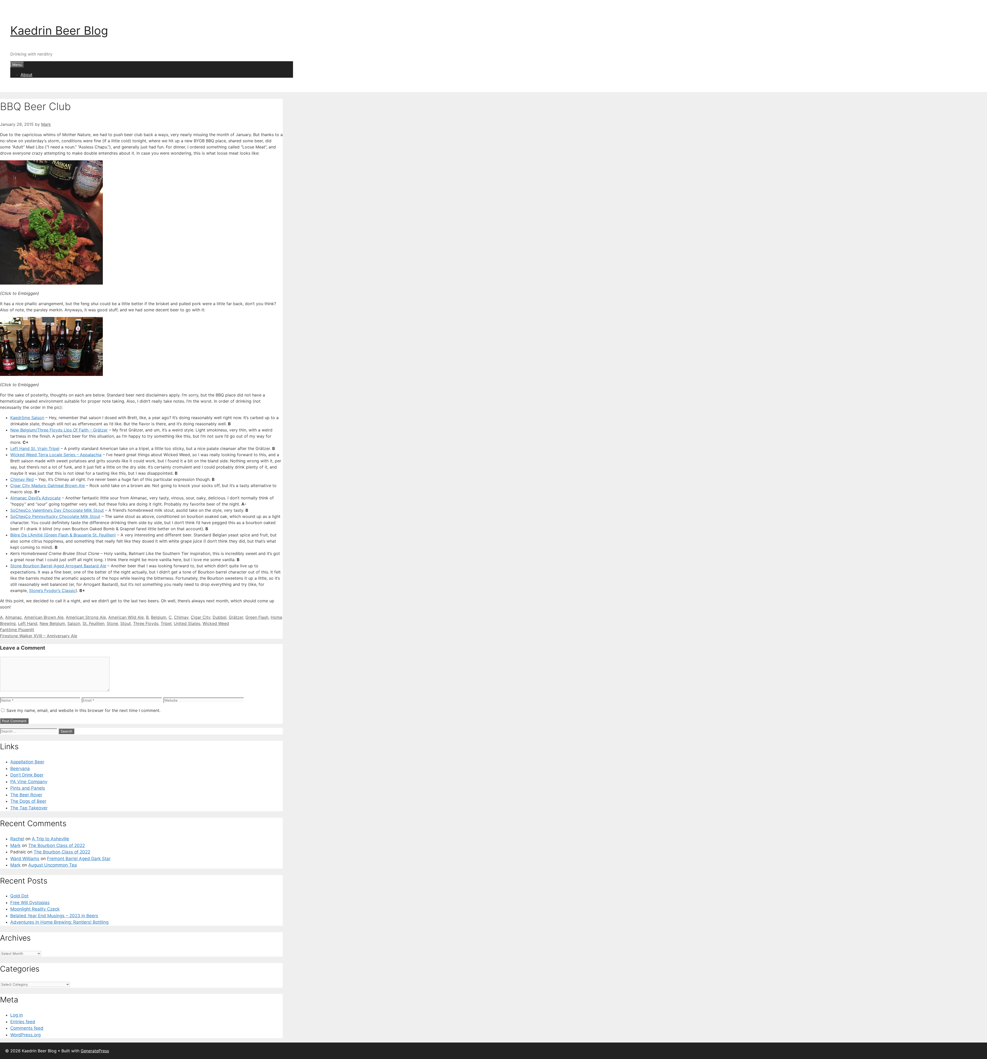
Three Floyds (145, 623)
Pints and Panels (27, 788)
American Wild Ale (126, 617)
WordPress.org (25, 1034)
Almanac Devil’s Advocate (35, 497)
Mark (15, 845)
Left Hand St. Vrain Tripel (34, 448)
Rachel (17, 838)
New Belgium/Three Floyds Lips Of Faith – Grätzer (59, 430)
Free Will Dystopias (30, 902)
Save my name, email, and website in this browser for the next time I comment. (83, 710)
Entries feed (22, 1021)
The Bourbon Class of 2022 (56, 845)
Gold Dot (19, 895)
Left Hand (27, 623)
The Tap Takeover (29, 807)
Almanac (13, 617)
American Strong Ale (86, 617)
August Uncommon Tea (52, 865)
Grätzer (236, 617)
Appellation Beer (27, 761)
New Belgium (52, 623)
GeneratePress (95, 1050)
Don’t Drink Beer (26, 775)
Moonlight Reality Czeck (35, 909)
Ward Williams (24, 858)
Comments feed (26, 1028)
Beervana (20, 768)
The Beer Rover (26, 794)
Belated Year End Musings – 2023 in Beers (54, 915)
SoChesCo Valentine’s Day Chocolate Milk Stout (57, 510)
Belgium (158, 617)
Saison (73, 623)
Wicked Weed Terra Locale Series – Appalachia (56, 454)
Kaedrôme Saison (27, 417)
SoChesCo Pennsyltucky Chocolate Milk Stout (55, 516)
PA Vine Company (28, 781)
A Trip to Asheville (50, 838)
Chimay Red (22, 479)
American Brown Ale (43, 617)
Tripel (166, 623)
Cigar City (200, 617)
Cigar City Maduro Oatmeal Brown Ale (47, 485)
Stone (112, 623)
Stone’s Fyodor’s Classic (52, 590)
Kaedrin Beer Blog (59, 30)
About (26, 74)
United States (187, 623)
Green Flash (256, 617)
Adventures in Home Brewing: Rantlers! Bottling (59, 922)
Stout (125, 623)
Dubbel (219, 617)
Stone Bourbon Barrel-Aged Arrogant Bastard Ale (58, 565)
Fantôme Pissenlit (17, 629)
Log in (16, 1015)
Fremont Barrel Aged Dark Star (79, 858)
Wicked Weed (216, 623)
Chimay (181, 617)
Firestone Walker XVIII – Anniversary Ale (38, 635)
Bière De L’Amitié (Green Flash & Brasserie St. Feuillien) (63, 534)
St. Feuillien (93, 623)
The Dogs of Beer (28, 801)
